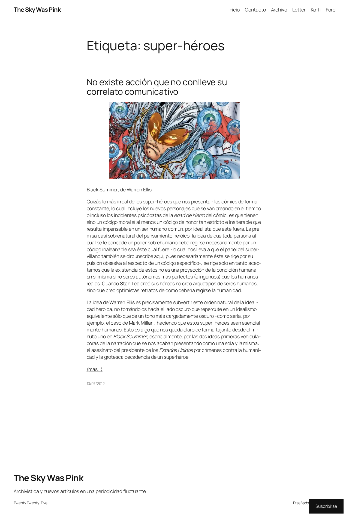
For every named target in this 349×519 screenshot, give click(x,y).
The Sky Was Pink (37, 9)
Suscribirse (326, 506)
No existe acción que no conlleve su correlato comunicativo (157, 87)
